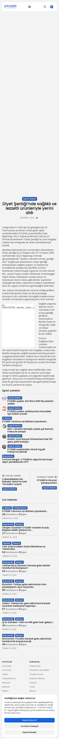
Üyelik (5, 674)
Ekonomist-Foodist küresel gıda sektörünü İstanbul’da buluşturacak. (26, 640)
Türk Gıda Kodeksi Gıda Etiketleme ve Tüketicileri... (23, 548)
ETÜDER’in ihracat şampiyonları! (47, 482)
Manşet (19, 524)
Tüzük (32, 686)
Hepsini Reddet (29, 732)
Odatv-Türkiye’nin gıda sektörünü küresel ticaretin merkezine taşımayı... (26, 605)
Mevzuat (6, 682)
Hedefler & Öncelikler (39, 670)
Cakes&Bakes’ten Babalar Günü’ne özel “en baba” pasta (14, 481)
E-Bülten (7, 418)
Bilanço (33, 690)
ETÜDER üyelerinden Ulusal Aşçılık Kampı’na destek (26, 451)
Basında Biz (8, 456)
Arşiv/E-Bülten (29, 199)
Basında (6, 686)
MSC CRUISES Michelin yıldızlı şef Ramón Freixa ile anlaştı (30, 430)
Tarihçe (33, 682)
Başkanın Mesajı (37, 678)
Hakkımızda (35, 666)
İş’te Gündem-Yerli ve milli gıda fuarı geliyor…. (28, 622)
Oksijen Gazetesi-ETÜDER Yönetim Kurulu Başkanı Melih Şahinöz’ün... (25, 529)
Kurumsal (6, 670)
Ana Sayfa (7, 666)
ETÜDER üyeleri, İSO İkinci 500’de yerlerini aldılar (30, 402)
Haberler (6, 543)
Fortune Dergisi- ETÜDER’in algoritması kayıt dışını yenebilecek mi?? (27, 461)
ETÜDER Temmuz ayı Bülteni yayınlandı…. (25, 421)
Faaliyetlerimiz (20, 508)
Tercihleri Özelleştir (29, 726)
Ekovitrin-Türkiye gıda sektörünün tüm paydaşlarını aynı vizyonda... (24, 586)
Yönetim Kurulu (36, 674)
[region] (29, 716)
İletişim (5, 690)
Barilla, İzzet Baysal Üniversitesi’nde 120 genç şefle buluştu (29, 440)
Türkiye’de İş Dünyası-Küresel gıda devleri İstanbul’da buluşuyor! (26, 567)
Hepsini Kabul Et (29, 720)
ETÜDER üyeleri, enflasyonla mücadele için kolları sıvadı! (29, 413)
